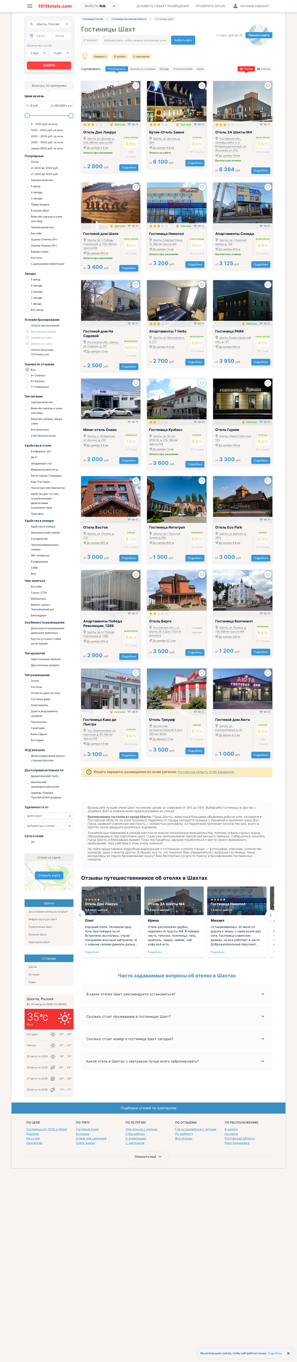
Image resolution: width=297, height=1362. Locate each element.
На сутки (33, 1138)
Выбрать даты (183, 40)
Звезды (164, 68)
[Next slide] (270, 915)
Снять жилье (85, 1143)
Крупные (82, 1134)
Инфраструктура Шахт (42, 919)
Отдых (32, 982)
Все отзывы (183, 1138)
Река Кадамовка (237, 1143)
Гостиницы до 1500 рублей (46, 1129)
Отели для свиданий (91, 1138)
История (33, 974)
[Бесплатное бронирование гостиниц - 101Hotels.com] (55, 6)
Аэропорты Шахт (39, 942)
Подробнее (129, 167)
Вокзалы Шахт (37, 934)
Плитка (248, 68)
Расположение (183, 68)
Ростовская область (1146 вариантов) (206, 772)
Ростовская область (240, 1138)
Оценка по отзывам (142, 68)
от (96, 167)
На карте (231, 1134)
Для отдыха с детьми (141, 1129)
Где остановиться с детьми (195, 1129)
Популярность (117, 68)
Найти (49, 65)
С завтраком (141, 56)
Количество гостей (39, 45)
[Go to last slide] (80, 915)
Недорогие (34, 1143)
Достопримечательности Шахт (48, 911)
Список (265, 68)
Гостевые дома (87, 1129)
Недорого (100, 56)
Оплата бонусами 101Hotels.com (41, 352)
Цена (200, 68)
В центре (119, 56)
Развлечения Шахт (40, 926)
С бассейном (135, 1134)
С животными (135, 1138)
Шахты (32, 966)
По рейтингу (184, 1134)
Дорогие (32, 1134)
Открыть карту (49, 875)
